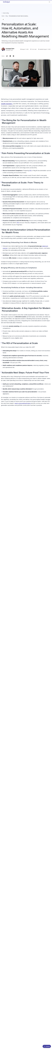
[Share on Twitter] (7, 56)
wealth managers (6, 104)
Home (3, 16)
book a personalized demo (23, 403)
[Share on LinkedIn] (10, 56)
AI (3, 19)
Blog (7, 16)
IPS (30, 170)
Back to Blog (6, 13)
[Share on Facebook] (13, 56)
